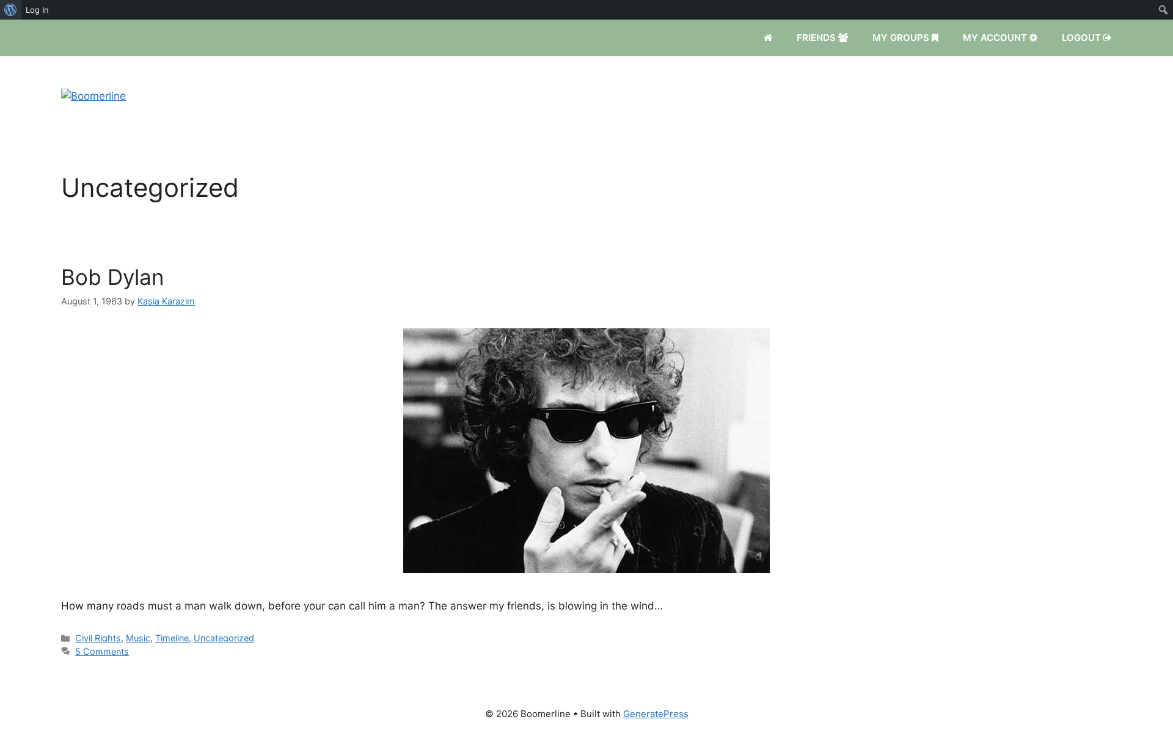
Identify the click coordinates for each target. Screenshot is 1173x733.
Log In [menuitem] (37, 10)
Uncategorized (224, 638)
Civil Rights (98, 638)
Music (138, 638)
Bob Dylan (112, 277)
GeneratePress (656, 714)
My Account (996, 37)
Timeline (172, 638)
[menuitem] (10, 10)
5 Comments (102, 651)
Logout (1082, 37)
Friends (817, 37)
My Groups (902, 37)
